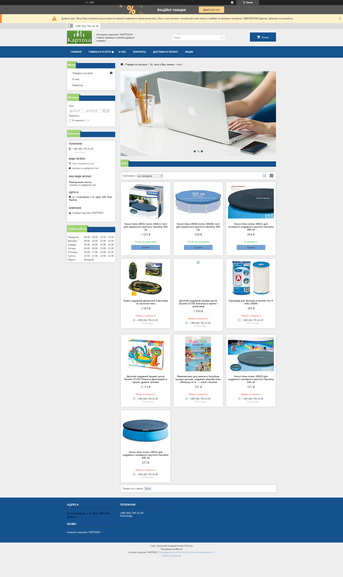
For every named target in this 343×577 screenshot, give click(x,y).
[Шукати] (222, 37)
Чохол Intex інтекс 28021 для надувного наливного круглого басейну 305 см (145, 455)
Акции (189, 52)
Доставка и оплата (165, 52)
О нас (122, 52)
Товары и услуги (100, 52)
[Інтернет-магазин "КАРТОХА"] (79, 37)
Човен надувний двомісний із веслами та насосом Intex (145, 302)
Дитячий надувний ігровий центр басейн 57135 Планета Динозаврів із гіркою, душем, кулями (145, 379)
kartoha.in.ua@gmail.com (85, 168)
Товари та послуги (136, 64)
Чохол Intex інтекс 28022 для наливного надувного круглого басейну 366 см (251, 226)
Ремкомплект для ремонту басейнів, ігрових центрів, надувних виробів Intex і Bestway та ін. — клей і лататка (198, 379)
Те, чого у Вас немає (162, 64)
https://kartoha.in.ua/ (83, 163)
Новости (77, 85)
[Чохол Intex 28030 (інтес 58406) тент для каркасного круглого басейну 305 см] (198, 202)
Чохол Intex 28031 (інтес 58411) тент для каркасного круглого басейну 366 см (146, 226)
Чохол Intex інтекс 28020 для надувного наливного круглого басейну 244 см (251, 379)
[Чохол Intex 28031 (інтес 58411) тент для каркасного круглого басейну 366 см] (146, 202)
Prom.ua (189, 546)
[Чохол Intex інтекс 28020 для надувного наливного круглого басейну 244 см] (251, 354)
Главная (76, 52)
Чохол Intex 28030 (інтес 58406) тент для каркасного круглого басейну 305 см (198, 226)
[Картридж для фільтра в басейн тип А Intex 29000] (251, 278)
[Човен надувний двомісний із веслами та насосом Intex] (146, 278)
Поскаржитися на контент (172, 552)
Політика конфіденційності (201, 552)
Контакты (139, 52)
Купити (145, 247)
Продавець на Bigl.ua (171, 549)
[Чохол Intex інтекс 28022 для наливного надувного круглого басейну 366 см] (251, 202)
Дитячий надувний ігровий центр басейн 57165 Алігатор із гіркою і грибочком (198, 303)
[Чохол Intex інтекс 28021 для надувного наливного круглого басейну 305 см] (146, 430)
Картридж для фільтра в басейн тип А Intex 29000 (251, 302)
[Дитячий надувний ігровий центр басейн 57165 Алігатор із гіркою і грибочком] (198, 278)
